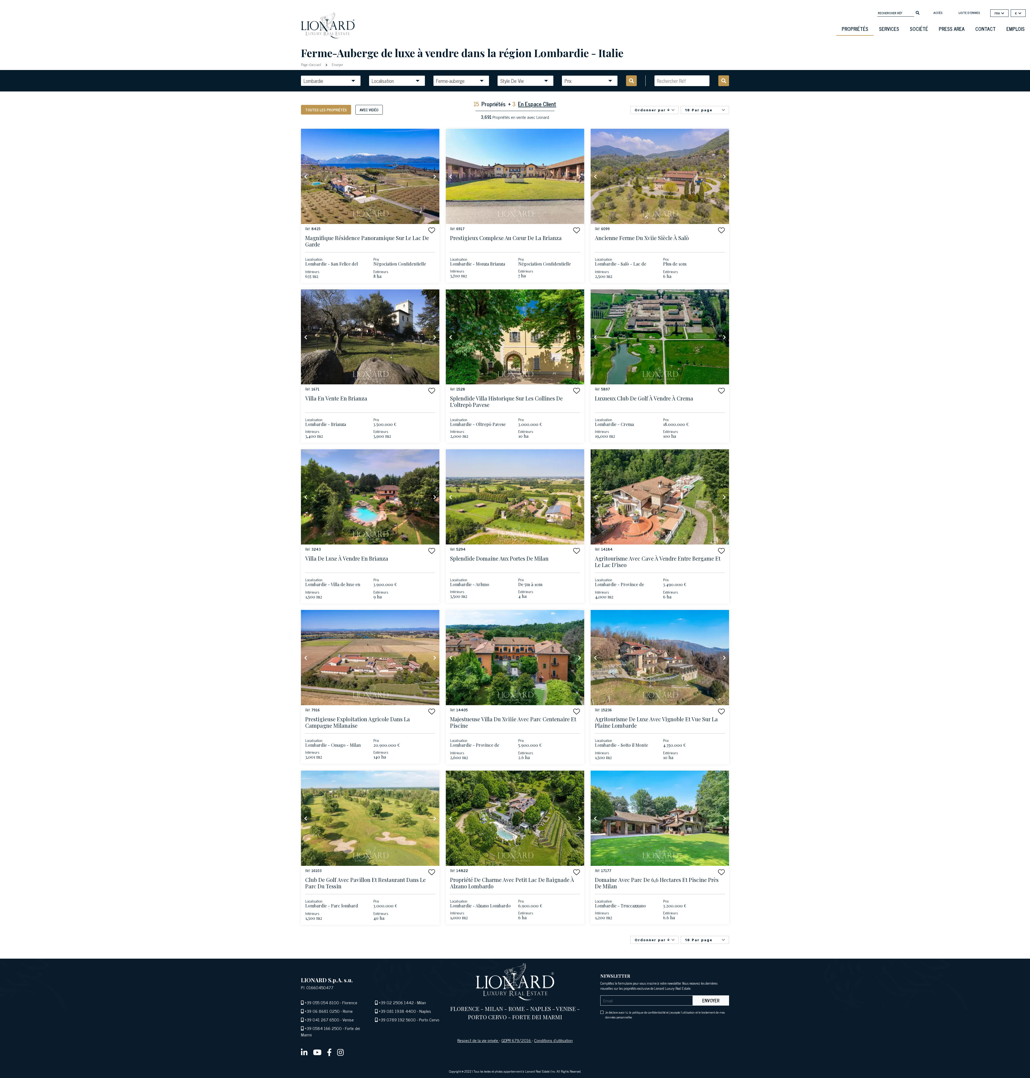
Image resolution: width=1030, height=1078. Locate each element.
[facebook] (329, 1052)
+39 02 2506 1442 (396, 1002)
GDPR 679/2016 (516, 1040)
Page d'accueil (311, 64)
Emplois (1015, 29)
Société (919, 29)
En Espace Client (537, 103)
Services (889, 29)
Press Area (952, 29)
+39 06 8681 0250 (322, 1010)
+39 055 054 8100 (322, 1002)
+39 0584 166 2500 (323, 1028)
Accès (938, 12)
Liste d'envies (969, 12)
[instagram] (340, 1052)
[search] (917, 12)
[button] (431, 230)
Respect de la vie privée (478, 1040)
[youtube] (317, 1052)
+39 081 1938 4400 (397, 1010)
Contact (985, 29)
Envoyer (337, 64)
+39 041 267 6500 (322, 1019)
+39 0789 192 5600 (397, 1019)
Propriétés (855, 29)
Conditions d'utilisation (553, 1040)
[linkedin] (304, 1052)
